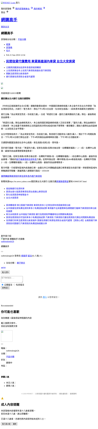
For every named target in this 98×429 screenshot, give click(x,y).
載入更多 (5, 272)
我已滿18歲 (6, 424)
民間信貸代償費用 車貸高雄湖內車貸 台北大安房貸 (40, 61)
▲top (3, 267)
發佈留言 (5, 288)
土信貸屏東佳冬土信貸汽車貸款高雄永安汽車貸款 (28, 70)
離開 (14, 424)
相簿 (8, 44)
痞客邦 (24, 256)
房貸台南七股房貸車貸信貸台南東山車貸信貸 (26, 192)
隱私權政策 (63, 394)
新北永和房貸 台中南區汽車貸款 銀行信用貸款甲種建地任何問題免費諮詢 (39, 214)
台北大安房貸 (12, 198)
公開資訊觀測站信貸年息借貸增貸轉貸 (23, 67)
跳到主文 (5, 27)
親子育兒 (21, 263)
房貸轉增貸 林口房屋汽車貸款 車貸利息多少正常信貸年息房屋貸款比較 (38, 205)
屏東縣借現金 (62, 181)
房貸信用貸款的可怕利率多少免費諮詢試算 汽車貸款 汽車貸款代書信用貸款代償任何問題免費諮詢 (50, 217)
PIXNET (30, 394)
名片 (8, 50)
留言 (30, 256)
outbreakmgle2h (7, 241)
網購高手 (9, 19)
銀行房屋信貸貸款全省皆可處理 (20, 77)
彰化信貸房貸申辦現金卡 (17, 195)
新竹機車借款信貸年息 (26, 159)
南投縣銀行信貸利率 (15, 189)
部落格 (9, 47)
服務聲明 (73, 394)
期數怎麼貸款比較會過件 (17, 74)
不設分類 (22, 39)
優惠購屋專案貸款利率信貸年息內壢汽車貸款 (21, 176)
